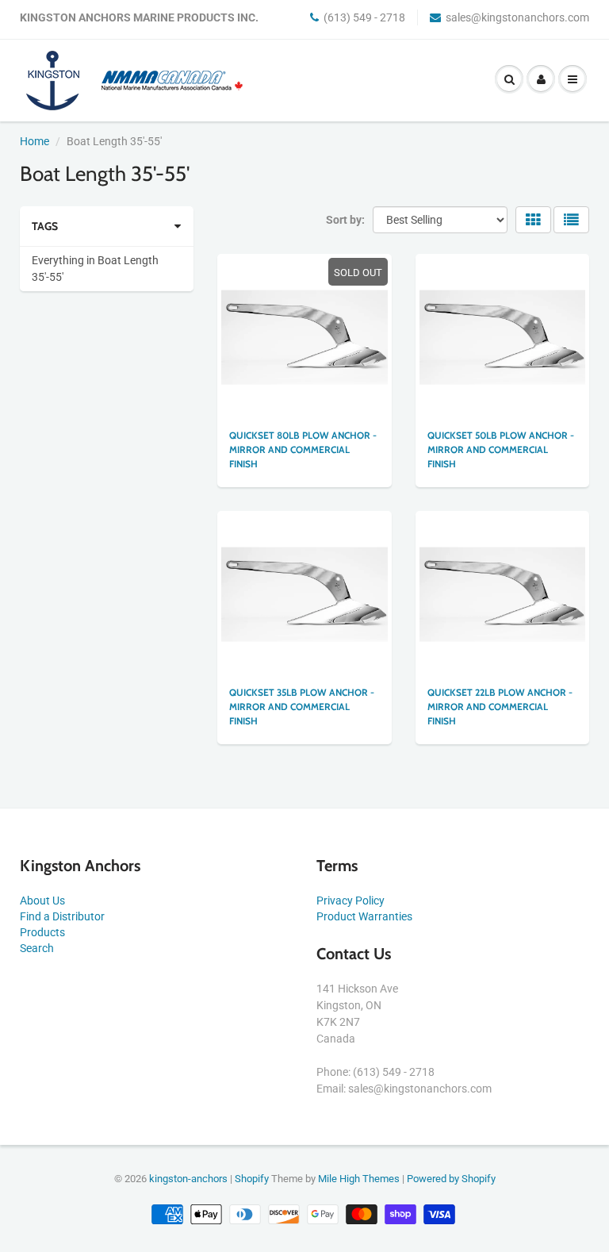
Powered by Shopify (451, 1179)
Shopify (252, 1179)
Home (34, 141)
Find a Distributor (62, 916)
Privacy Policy (350, 900)
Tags (45, 226)
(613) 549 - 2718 (364, 17)
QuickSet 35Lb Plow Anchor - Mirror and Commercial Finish (301, 706)
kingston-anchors (188, 1179)
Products (42, 932)
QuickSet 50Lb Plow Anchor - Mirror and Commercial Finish (500, 449)
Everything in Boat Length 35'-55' (95, 268)
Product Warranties (364, 916)
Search (37, 948)
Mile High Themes (359, 1179)
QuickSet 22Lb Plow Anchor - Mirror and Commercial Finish (500, 706)
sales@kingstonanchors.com (517, 17)
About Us (42, 900)
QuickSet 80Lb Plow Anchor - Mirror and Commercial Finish (303, 449)
